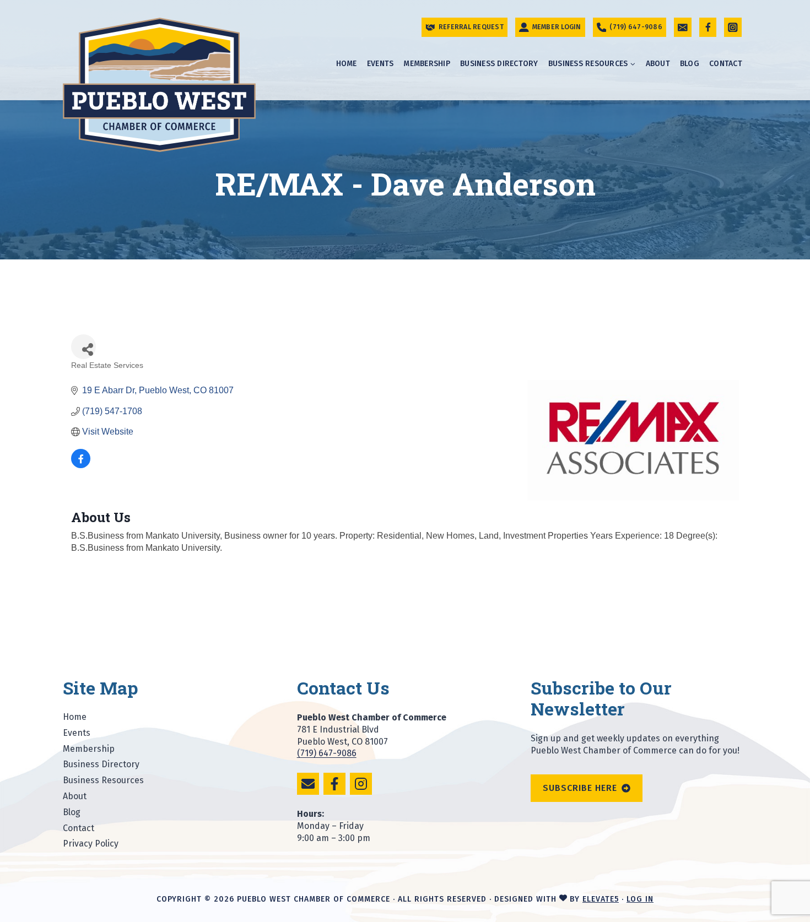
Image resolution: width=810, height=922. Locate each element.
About (658, 63)
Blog (689, 63)
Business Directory (499, 63)
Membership (426, 63)
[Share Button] (83, 346)
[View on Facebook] (80, 465)
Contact (725, 63)
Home (346, 63)
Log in (640, 899)
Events (380, 63)
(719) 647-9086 (327, 753)
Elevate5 (600, 899)
